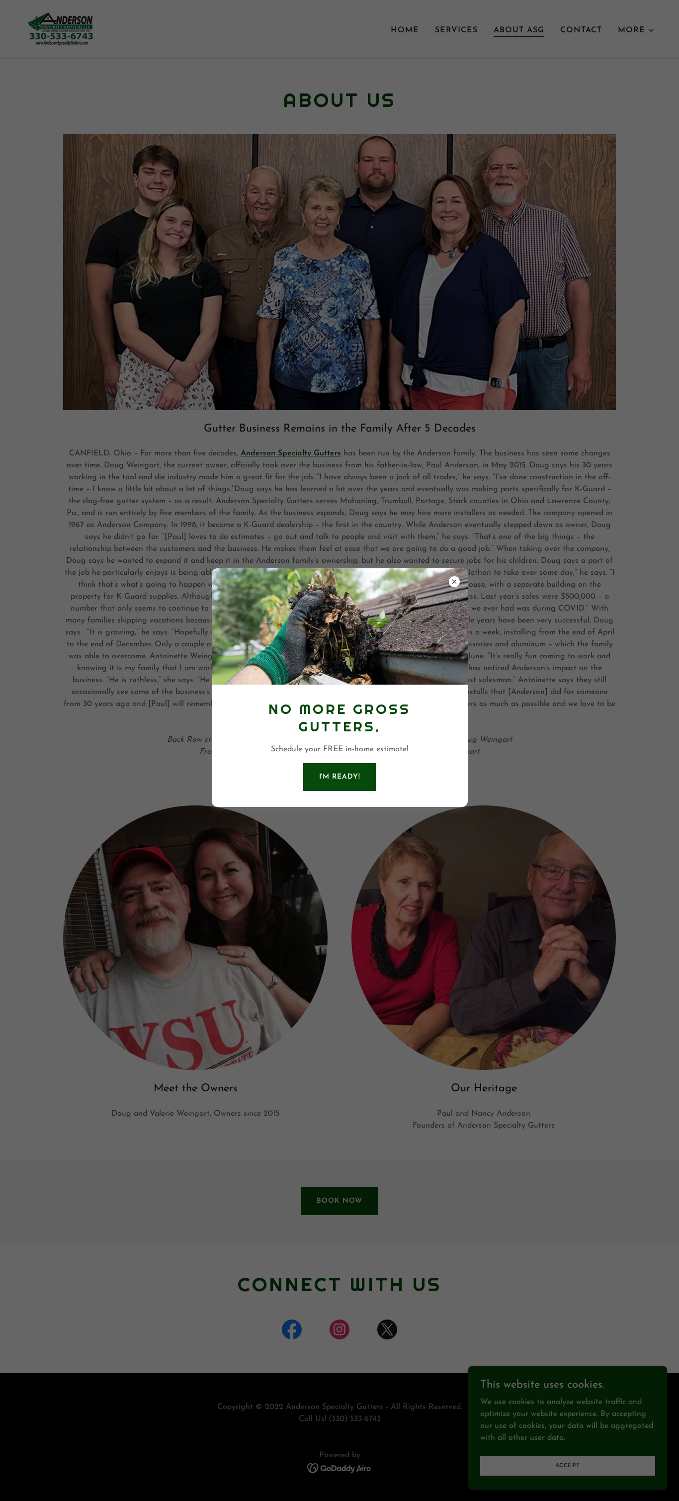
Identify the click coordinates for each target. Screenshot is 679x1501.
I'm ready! (339, 777)
